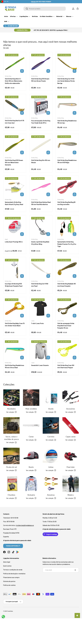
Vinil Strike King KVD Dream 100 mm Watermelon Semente (14, 162)
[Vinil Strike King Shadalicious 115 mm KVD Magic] (67, 145)
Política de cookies (9, 585)
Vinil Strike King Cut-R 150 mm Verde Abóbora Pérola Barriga (66, 81)
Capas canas (71, 436)
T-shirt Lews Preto (37, 323)
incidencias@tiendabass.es (25, 525)
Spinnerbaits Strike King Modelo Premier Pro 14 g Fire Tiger (66, 244)
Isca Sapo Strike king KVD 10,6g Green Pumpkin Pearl (13, 285)
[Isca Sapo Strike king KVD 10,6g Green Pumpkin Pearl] (15, 269)
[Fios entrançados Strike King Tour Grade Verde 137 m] (41, 105)
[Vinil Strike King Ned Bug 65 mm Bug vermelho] (67, 187)
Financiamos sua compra (11, 577)
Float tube (71, 467)
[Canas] (31, 425)
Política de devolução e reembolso (14, 573)
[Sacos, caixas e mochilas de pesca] (11, 425)
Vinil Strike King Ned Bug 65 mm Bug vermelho (66, 203)
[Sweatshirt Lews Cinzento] (41, 350)
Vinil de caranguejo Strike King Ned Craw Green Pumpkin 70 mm (65, 325)
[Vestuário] (31, 484)
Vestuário (31, 495)
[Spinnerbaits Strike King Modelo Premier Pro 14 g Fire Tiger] (67, 227)
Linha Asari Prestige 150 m (14, 242)
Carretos (50, 436)
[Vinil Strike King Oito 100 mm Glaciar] (41, 145)
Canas (31, 436)
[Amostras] (51, 484)
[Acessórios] (70, 397)
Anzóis (51, 409)
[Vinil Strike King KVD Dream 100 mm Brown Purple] (41, 64)
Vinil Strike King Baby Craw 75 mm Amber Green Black (14, 324)
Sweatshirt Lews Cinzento (40, 365)
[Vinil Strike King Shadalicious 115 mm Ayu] (67, 105)
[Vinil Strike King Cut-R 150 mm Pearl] (41, 269)
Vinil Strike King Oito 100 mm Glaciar (40, 161)
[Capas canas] (70, 425)
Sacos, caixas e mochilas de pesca (11, 437)
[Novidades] (11, 397)
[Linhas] (51, 456)
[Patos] (70, 456)
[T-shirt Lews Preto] (41, 308)
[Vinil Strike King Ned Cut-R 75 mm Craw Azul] (15, 105)
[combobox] (45, 9)
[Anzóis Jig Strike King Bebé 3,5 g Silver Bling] (41, 227)
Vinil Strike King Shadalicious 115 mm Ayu (67, 122)
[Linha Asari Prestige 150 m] (15, 227)
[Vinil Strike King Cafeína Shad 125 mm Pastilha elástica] (41, 187)
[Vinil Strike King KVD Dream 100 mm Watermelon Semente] (15, 145)
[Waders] (70, 484)
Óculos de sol (11, 467)
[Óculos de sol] (11, 456)
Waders (71, 495)
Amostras (51, 495)
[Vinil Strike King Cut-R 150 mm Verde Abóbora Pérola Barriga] (67, 64)
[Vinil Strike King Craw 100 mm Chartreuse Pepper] (67, 350)
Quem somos (7, 566)
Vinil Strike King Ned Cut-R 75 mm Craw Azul (14, 122)
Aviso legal (6, 562)
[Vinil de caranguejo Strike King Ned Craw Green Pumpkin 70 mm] (67, 308)
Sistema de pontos (9, 581)
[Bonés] (31, 456)
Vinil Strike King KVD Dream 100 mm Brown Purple (40, 80)
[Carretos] (51, 425)
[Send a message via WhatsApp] (3, 616)
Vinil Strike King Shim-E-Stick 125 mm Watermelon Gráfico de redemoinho (13, 81)
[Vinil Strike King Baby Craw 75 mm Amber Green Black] (15, 308)
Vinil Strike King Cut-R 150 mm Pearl (39, 285)
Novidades (11, 409)
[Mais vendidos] (31, 397)
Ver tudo (6, 48)
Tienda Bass (10, 611)
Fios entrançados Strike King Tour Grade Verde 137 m (40, 122)
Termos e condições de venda (12, 570)
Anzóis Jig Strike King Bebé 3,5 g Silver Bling (40, 243)
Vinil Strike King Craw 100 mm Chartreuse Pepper (65, 366)
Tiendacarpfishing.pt (13, 546)
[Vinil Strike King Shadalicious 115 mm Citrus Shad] (15, 350)
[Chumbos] (11, 484)
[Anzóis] (51, 397)
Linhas (50, 467)
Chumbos (11, 495)
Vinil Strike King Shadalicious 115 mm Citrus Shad (14, 366)
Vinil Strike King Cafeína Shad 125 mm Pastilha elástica (41, 203)
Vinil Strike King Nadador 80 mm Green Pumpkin (66, 285)
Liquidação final (22, 30)
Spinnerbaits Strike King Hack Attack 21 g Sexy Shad (14, 203)
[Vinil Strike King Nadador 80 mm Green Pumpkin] (67, 269)
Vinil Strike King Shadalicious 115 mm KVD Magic (67, 161)
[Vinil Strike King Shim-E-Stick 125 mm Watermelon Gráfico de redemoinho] (15, 64)
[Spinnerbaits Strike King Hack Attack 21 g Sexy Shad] (15, 187)
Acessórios (70, 409)
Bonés (31, 467)
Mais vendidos (31, 409)
